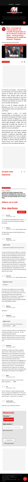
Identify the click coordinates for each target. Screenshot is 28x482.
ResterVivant (8, 275)
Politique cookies (13, 477)
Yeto (7, 386)
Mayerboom (8, 306)
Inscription (11, 4)
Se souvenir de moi (8, 430)
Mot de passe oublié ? (9, 443)
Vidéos (3, 42)
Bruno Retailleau (15, 42)
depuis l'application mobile (21, 229)
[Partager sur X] (24, 62)
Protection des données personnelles (9, 479)
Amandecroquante (9, 401)
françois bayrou (8, 42)
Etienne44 (8, 227)
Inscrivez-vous (8, 419)
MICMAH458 (8, 238)
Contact (3, 480)
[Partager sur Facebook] (22, 62)
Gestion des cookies (6, 478)
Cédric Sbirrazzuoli (6, 187)
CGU (19, 479)
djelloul (7, 375)
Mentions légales (5, 477)
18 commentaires (5, 62)
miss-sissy (8, 215)
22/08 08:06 (7, 190)
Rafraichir (22, 212)
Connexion (17, 4)
